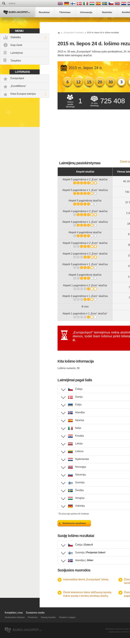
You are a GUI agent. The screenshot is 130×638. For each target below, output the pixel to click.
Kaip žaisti (16, 45)
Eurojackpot (17, 78)
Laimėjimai (16, 52)
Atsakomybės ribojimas (15, 617)
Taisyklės (15, 60)
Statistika (15, 37)
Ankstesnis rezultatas (74, 523)
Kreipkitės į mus (14, 612)
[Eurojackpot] (17, 12)
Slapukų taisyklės (48, 617)
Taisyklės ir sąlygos (67, 617)
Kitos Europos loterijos (23, 93)
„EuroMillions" (18, 86)
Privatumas (33, 617)
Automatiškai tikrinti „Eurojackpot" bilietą (85, 579)
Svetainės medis (35, 612)
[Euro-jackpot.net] (59, 32)
